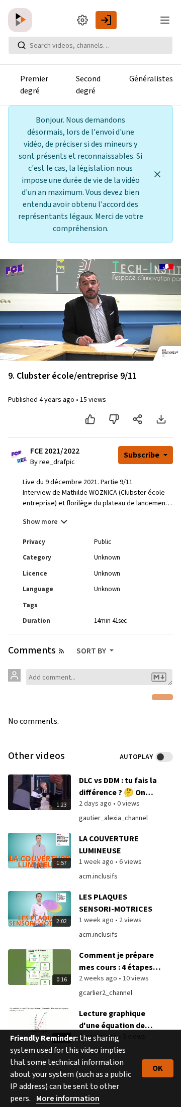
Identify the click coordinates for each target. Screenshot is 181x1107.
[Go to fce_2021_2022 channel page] (22, 459)
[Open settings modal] (82, 20)
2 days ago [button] (96, 804)
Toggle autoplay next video (164, 757)
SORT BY (92, 650)
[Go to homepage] (22, 20)
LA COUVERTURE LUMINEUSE (109, 844)
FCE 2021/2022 (54, 451)
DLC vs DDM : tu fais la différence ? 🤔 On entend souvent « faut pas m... (119, 787)
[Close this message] (157, 174)
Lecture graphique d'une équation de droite (112, 1020)
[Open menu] (164, 20)
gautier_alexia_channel (113, 818)
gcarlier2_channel (105, 993)
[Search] (21, 45)
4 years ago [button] (57, 400)
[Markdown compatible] (158, 677)
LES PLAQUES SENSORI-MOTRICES (115, 903)
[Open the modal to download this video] (161, 419)
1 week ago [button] (97, 862)
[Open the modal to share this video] (137, 419)
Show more (40, 522)
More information (68, 1098)
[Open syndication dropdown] (61, 651)
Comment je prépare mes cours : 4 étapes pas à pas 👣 (116, 961)
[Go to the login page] (106, 20)
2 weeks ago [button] (99, 978)
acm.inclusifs (98, 876)
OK (157, 1068)
